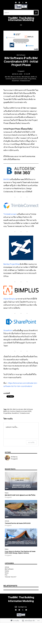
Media (7, 571)
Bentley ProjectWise (11, 264)
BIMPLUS (34, 77)
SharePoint (15, 81)
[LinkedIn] (19, 2)
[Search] (36, 12)
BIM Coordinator (16, 77)
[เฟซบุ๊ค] (16, 2)
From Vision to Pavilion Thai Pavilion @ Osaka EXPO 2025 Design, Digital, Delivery (20, 552)
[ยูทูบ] (26, 2)
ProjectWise (32, 79)
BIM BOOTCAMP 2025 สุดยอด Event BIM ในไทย (20, 495)
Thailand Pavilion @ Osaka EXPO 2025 (18, 523)
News (6, 493)
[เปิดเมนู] (21, 25)
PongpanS (21, 71)
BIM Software (21, 55)
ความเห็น (31, 442)
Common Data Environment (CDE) (17, 79)
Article (7, 521)
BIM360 (6, 179)
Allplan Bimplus (9, 299)
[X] (23, 2)
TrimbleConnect (25, 81)
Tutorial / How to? (10, 577)
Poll (6, 575)
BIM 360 (7, 77)
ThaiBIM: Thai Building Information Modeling (21, 19)
